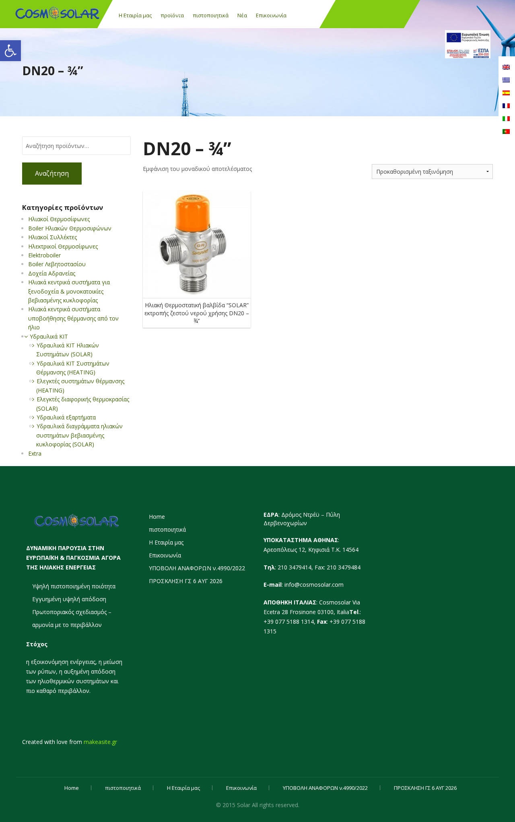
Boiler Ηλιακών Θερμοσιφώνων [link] (69, 228)
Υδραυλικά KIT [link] (49, 336)
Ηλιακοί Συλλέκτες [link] (52, 237)
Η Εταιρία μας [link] (135, 15)
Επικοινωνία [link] (271, 15)
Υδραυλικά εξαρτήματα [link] (66, 417)
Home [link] (157, 516)
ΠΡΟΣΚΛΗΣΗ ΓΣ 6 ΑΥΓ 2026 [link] (185, 581)
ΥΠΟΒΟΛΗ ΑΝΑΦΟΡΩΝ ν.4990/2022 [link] (197, 568)
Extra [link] (34, 453)
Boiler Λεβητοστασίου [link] (57, 264)
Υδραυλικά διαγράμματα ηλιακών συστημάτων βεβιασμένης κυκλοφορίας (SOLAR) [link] (79, 435)
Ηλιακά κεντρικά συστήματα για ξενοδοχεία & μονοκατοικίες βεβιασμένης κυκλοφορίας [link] (69, 291)
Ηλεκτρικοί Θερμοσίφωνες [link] (63, 246)
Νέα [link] (242, 15)
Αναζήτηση (52, 173)
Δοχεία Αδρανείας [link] (51, 273)
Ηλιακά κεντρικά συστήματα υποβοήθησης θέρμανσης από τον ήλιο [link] (73, 318)
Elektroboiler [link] (44, 255)
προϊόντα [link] (172, 15)
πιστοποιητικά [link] (211, 15)
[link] (10, 50)
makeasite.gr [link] (100, 742)
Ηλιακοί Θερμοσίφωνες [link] (59, 219)
